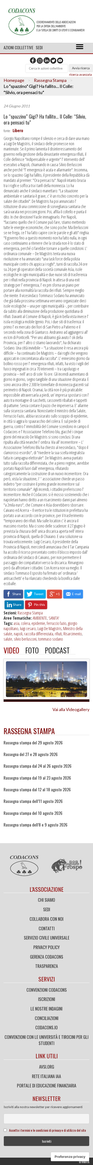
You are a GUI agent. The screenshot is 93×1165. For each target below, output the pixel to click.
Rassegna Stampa (50, 80)
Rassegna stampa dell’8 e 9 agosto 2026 (35, 825)
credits (84, 1161)
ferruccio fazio (56, 623)
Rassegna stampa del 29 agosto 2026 (33, 743)
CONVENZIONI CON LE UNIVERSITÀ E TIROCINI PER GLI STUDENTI (46, 1040)
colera (25, 623)
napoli (18, 634)
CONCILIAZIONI (46, 1018)
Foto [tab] (32, 650)
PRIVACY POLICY (46, 947)
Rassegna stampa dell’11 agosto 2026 (33, 801)
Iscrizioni (46, 999)
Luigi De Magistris (49, 628)
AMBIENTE (40, 618)
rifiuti (58, 634)
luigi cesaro (28, 628)
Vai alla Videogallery (70, 709)
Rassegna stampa (29, 731)
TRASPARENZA (46, 966)
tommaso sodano (50, 639)
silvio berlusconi (25, 639)
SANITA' (54, 618)
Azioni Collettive (18, 47)
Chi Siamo (46, 900)
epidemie (38, 623)
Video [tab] (11, 650)
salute (8, 639)
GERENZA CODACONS (46, 957)
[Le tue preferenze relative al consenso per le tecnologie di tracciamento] (70, 1156)
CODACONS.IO (46, 1027)
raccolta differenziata (38, 634)
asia (16, 623)
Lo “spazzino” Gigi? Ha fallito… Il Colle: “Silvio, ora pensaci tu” (45, 119)
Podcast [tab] (57, 650)
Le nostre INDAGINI (46, 1009)
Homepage (14, 80)
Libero (18, 130)
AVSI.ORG (46, 1067)
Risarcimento (72, 634)
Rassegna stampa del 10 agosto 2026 (33, 813)
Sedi (39, 47)
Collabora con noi (46, 919)
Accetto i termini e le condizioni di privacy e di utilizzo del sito (47, 1130)
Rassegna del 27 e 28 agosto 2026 (31, 754)
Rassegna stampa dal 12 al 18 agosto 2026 (37, 789)
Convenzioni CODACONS (46, 990)
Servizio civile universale (46, 938)
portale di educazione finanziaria (46, 1085)
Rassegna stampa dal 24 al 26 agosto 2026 (38, 766)
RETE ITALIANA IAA (46, 1076)
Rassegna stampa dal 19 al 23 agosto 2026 (37, 778)
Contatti (47, 928)
